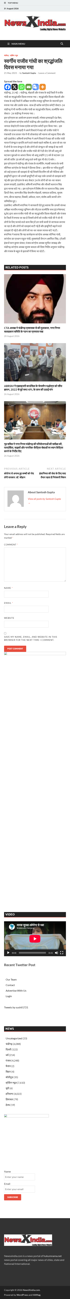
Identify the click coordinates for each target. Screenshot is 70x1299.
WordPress (22, 1294)
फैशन (8, 1066)
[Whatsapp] (21, 87)
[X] (14, 87)
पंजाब (8, 1060)
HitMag (36, 1294)
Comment (11, 544)
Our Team (11, 979)
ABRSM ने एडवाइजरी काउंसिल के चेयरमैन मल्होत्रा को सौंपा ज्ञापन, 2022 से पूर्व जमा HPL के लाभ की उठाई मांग (33, 387)
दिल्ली (8, 1049)
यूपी (7, 1088)
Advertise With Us (16, 990)
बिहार (8, 1071)
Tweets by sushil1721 (16, 1007)
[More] (42, 87)
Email (8, 603)
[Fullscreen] (61, 952)
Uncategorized (14, 1038)
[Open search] (61, 44)
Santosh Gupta (29, 73)
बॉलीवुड (9, 1077)
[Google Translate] (35, 87)
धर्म (7, 1054)
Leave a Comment (47, 73)
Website (9, 618)
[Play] (8, 952)
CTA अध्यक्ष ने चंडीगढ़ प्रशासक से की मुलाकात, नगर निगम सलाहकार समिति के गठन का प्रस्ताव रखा (32, 329)
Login (9, 996)
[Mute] (56, 952)
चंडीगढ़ (6, 55)
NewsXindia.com (31, 1290)
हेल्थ (8, 1104)
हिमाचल (9, 1099)
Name (8, 588)
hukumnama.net (52, 1255)
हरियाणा (9, 1093)
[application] (35, 938)
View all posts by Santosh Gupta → (44, 500)
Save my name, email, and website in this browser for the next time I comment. (30, 638)
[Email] (28, 87)
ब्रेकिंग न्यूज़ (14, 55)
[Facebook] (7, 87)
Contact (10, 985)
